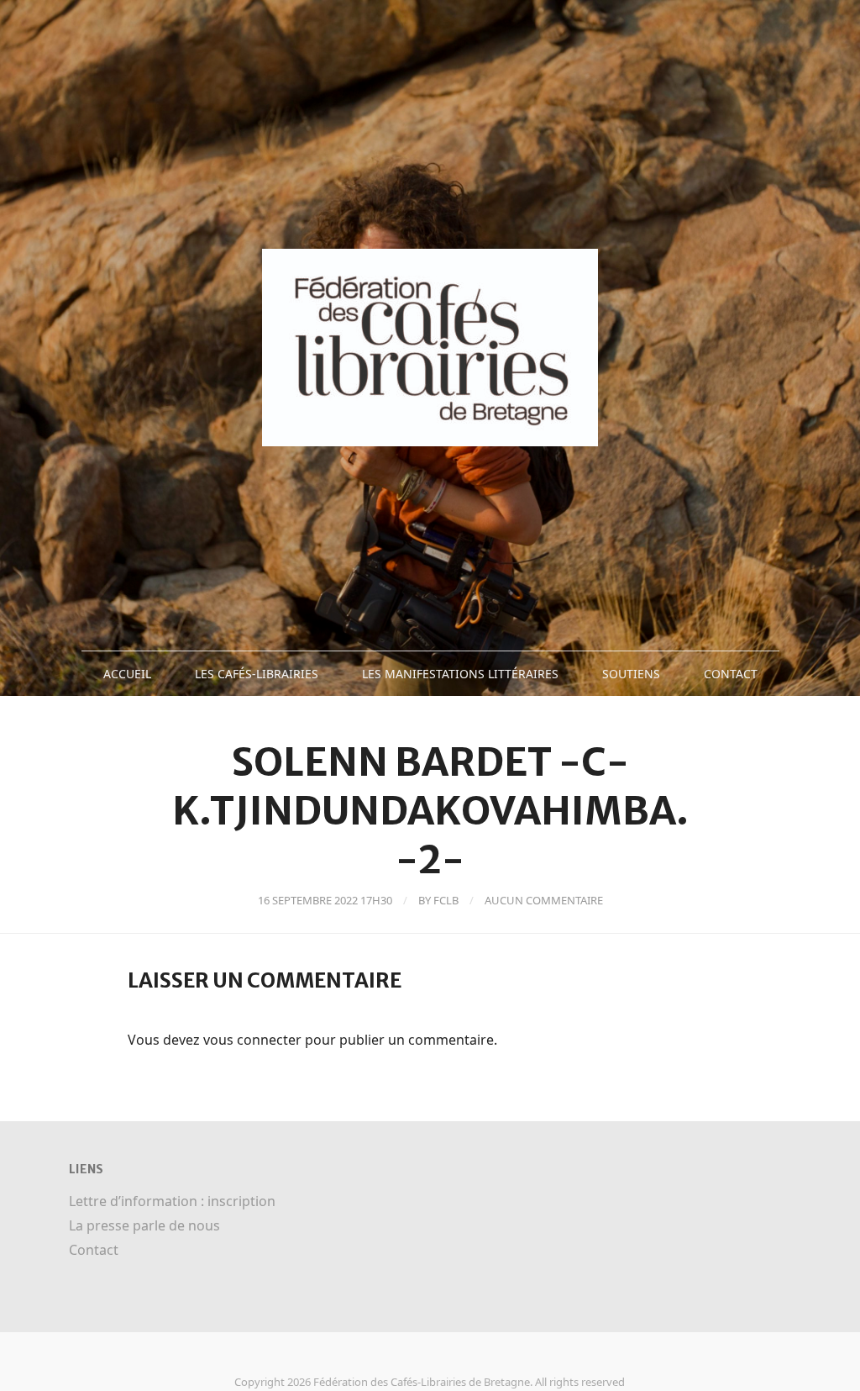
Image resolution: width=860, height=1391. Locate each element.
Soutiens (631, 674)
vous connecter (252, 1039)
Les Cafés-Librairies (256, 674)
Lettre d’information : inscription (172, 1201)
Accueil (127, 674)
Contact (731, 674)
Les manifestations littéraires (460, 674)
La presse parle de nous (144, 1225)
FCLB (446, 900)
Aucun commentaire (544, 900)
